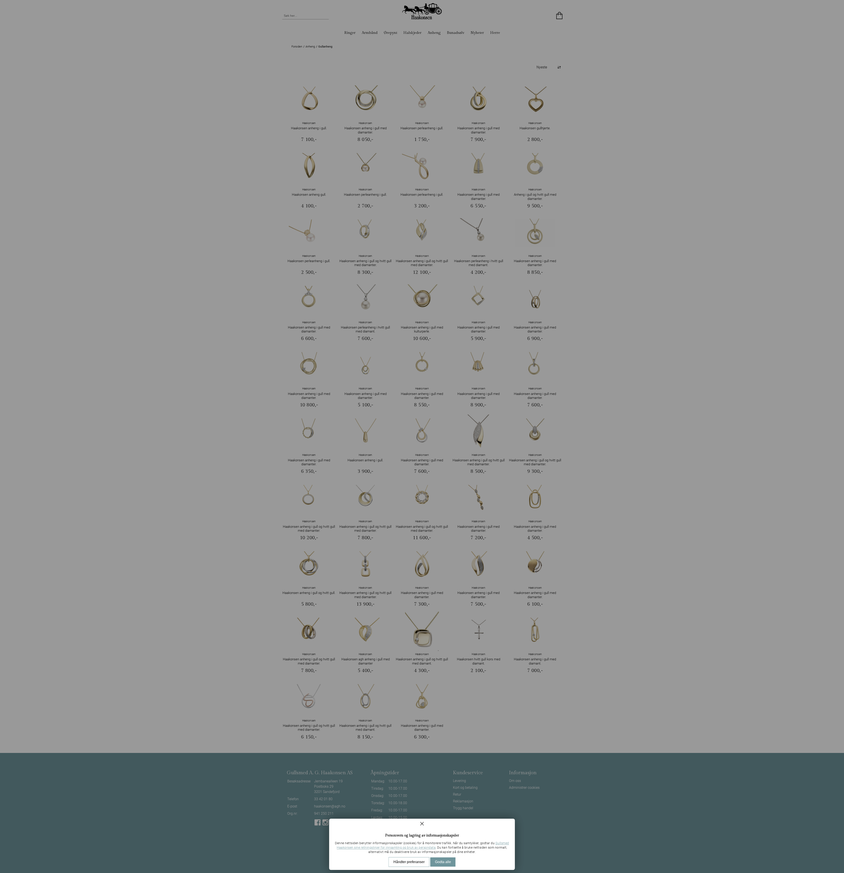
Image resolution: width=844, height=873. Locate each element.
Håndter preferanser (409, 862)
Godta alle (443, 862)
